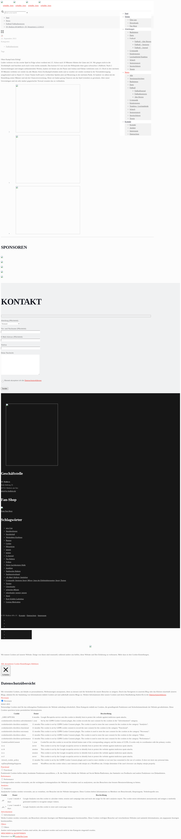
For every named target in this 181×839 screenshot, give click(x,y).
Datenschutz (31, 615)
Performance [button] (6, 776)
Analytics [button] (4, 785)
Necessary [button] (5, 698)
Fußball (9, 24)
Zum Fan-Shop (6, 511)
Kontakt (22, 615)
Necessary (8, 701)
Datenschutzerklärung (33, 380)
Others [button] (3, 824)
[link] (27, 13)
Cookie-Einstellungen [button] (22, 664)
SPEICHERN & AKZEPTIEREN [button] (13, 833)
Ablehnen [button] (35, 664)
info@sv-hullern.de (8, 491)
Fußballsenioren (18, 24)
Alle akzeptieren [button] (7, 664)
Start (7, 18)
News (8, 21)
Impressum (42, 615)
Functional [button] (5, 767)
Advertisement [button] (6, 812)
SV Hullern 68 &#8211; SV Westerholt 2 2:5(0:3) (25, 27)
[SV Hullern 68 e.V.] (26, 5)
